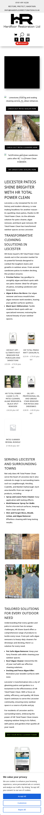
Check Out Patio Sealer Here (22, 108)
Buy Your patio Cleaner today (22, 734)
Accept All (22, 796)
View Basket (23, 43)
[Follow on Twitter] (22, 40)
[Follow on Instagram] (28, 40)
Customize (22, 803)
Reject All (22, 809)
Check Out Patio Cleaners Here (22, 147)
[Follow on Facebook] (16, 40)
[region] (22, 794)
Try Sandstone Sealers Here (22, 169)
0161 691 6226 (22, 2)
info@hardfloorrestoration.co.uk (22, 10)
